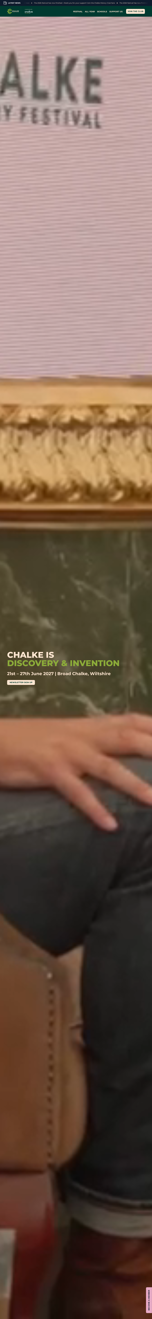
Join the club (135, 11)
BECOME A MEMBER (149, 1300)
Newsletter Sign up (21, 682)
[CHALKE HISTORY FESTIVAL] (20, 11)
